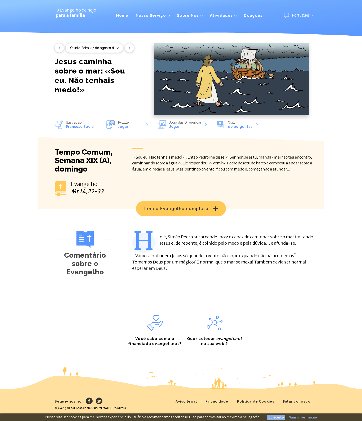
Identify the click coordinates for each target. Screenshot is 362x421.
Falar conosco (296, 401)
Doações (253, 15)
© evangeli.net (65, 408)
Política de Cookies (256, 401)
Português (301, 15)
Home (122, 15)
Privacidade (217, 401)
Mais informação (302, 417)
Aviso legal (186, 401)
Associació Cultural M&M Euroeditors (101, 408)
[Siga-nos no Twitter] (99, 402)
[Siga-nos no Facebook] (89, 402)
